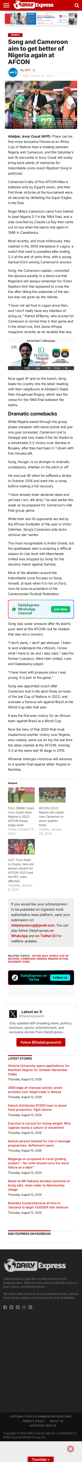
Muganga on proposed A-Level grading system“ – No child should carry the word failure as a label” (38, 1163)
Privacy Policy (33, 1421)
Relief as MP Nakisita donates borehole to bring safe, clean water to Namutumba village (39, 1185)
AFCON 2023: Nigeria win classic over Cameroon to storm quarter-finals (51, 816)
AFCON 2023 (40, 955)
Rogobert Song (19, 961)
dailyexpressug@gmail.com (32, 925)
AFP (27, 70)
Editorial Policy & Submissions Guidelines (41, 1416)
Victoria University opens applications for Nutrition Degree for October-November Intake (38, 1070)
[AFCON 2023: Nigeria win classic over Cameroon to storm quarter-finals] (52, 795)
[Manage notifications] (70, 1449)
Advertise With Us (43, 1425)
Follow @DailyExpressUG (41, 1042)
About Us (56, 1421)
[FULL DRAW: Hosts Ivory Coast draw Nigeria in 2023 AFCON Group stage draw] (21, 795)
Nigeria (42, 958)
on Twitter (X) (46, 936)
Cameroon (28, 958)
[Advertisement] (41, 1359)
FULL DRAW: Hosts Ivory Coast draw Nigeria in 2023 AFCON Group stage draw (21, 816)
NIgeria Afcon (58, 958)
